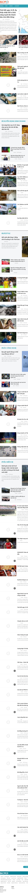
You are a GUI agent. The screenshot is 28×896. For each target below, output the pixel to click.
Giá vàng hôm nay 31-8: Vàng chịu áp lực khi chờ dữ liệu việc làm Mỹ (11, 127)
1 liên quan (18, 379)
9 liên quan (25, 556)
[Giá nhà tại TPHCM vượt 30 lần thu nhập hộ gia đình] (8, 694)
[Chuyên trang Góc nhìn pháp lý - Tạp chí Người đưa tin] (18, 395)
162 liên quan (26, 856)
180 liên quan (25, 568)
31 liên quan (25, 322)
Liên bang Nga (3, 878)
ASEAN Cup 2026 (13, 876)
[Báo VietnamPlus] (1, 49)
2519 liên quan (19, 499)
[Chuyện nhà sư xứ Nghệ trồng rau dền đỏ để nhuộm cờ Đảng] (8, 625)
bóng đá (13, 881)
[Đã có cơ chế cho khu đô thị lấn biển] (8, 859)
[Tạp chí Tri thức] (18, 206)
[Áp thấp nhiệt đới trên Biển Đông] (8, 222)
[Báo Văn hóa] (18, 435)
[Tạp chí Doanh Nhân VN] (12, 152)
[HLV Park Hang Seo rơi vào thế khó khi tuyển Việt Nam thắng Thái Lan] (8, 337)
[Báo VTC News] (12, 263)
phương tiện (19, 876)
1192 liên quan (7, 19)
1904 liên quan (25, 762)
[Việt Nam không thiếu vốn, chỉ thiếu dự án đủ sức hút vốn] (6, 157)
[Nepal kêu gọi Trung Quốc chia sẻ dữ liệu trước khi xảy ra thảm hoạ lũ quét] (8, 310)
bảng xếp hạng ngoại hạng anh (6, 879)
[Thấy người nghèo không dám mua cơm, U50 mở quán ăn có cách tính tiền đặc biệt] (8, 71)
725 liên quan (9, 356)
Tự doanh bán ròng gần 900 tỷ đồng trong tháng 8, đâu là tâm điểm (18, 149)
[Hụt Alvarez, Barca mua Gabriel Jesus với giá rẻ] (8, 110)
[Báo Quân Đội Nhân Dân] (19, 509)
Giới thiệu (1, 888)
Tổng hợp (12, 888)
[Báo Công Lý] (18, 636)
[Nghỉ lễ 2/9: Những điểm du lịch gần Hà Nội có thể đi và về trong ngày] (6, 270)
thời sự (2, 876)
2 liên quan (15, 272)
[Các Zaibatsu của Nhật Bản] (8, 209)
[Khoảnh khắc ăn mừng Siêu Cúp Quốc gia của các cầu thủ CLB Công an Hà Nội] (8, 763)
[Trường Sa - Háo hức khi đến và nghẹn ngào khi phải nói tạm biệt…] (8, 804)
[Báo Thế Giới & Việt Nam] (18, 664)
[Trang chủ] (4, 2)
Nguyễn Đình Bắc (20, 878)
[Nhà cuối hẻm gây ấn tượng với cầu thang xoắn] (8, 195)
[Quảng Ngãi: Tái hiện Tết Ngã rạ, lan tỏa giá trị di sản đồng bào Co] (8, 653)
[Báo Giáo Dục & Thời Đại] (19, 49)
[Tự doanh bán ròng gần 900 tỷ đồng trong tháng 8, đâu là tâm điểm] (6, 149)
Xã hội (25, 878)
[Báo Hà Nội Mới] (3, 131)
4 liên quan (25, 650)
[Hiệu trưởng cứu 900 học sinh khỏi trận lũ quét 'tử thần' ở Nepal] (8, 57)
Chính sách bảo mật (3, 890)
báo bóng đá (7, 876)
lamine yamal (13, 878)
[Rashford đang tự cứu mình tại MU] (8, 584)
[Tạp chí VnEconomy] (12, 379)
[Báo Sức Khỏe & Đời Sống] (12, 272)
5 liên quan (16, 263)
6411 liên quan (10, 131)
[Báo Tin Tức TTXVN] (1, 19)
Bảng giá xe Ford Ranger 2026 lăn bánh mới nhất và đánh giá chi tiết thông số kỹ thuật (18, 490)
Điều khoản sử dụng (3, 889)
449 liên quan (25, 54)
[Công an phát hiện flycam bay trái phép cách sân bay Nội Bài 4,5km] (8, 410)
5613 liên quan (19, 152)
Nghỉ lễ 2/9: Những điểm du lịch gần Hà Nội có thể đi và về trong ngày (18, 269)
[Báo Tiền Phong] (18, 84)
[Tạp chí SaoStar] (18, 334)
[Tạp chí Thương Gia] (18, 322)
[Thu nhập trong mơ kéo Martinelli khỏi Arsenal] (8, 543)
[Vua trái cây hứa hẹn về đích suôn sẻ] (8, 680)
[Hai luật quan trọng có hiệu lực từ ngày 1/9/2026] (8, 570)
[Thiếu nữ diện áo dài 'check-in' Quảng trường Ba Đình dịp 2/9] (6, 262)
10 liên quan (6, 241)
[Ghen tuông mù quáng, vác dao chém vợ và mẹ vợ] (8, 639)
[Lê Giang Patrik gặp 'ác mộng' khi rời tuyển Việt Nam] (8, 282)
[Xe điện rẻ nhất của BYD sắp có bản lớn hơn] (6, 498)
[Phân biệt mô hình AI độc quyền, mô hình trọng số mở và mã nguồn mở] (6, 376)
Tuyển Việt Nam (25, 881)
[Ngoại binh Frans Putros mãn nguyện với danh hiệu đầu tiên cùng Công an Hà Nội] (8, 598)
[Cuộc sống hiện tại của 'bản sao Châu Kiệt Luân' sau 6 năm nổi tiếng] (8, 721)
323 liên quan (11, 474)
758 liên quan (25, 395)
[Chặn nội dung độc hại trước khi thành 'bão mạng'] (6, 384)
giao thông (18, 879)
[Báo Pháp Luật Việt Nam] (18, 220)
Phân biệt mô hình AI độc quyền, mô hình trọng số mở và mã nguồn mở (18, 376)
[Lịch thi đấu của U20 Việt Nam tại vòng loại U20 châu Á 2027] (8, 845)
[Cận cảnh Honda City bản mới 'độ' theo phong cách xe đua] (8, 831)
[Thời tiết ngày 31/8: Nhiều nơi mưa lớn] (8, 612)
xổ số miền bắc (18, 881)
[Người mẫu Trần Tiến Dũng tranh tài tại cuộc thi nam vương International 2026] (8, 790)
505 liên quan (25, 180)
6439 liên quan (25, 815)
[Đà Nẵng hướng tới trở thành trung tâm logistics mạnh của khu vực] (8, 735)
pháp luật (8, 878)
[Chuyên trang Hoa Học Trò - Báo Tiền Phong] (18, 748)
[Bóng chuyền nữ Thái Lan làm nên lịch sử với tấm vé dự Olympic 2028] (8, 437)
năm (22, 879)
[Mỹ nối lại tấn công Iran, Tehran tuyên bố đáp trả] (8, 40)
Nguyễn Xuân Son (4, 881)
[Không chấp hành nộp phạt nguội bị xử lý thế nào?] (8, 451)
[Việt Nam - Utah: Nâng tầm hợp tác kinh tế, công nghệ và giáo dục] (8, 667)
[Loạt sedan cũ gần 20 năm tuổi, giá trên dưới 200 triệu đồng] (8, 98)
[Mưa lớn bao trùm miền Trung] (8, 818)
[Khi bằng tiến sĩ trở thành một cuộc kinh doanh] (8, 776)
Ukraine (14, 879)
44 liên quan (26, 801)
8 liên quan (25, 597)
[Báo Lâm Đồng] (3, 474)
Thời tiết (9, 881)
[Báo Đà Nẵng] (12, 493)
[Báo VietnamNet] (18, 54)
